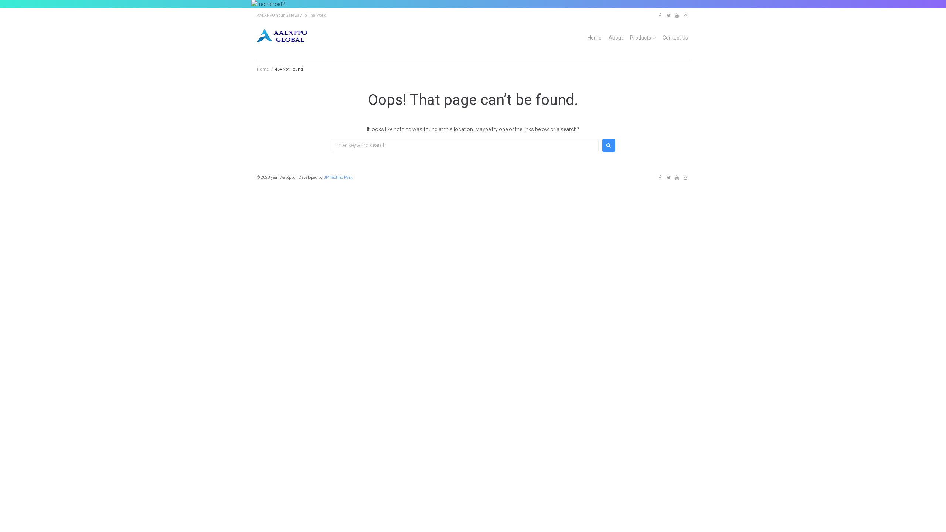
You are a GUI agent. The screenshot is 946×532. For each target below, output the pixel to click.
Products (640, 38)
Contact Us (675, 38)
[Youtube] (677, 15)
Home (595, 38)
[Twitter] (668, 15)
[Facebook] (660, 15)
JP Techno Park (338, 177)
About (616, 38)
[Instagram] (685, 15)
